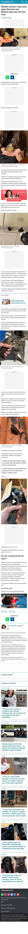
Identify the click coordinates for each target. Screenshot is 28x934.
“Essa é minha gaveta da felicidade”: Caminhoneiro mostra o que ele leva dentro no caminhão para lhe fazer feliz (14, 845)
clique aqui (8, 552)
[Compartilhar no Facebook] (12, 77)
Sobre (2, 901)
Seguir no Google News (14, 200)
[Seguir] (8, 894)
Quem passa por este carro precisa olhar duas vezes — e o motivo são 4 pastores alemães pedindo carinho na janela (13, 747)
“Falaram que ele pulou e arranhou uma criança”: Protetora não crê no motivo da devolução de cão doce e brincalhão (13, 713)
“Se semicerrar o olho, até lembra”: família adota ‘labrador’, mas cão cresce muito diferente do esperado (12, 878)
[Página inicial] (10, 2)
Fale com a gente (5, 911)
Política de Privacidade (6, 905)
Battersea (9, 562)
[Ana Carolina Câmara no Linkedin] (8, 628)
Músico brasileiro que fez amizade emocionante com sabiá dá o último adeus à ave (18, 302)
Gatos (11, 18)
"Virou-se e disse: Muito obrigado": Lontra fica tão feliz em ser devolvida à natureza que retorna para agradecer (13, 780)
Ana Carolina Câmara (7, 17)
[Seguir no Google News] (5, 894)
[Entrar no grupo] (2, 894)
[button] (22, 2)
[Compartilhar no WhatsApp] (7, 77)
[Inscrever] (18, 894)
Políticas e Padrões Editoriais (8, 908)
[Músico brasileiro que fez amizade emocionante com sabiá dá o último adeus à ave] (6, 301)
